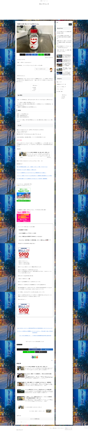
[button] (47, 55)
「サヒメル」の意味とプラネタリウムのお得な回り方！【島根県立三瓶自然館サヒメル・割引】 (34, 175)
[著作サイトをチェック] (33, 357)
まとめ (34, 90)
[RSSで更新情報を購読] (37, 357)
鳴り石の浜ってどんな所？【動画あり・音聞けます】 (26, 169)
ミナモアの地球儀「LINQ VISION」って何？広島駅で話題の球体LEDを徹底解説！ (64, 37)
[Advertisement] (44, 13)
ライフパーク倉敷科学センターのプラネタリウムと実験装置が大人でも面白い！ (31, 172)
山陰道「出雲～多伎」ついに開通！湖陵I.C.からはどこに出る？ (64, 51)
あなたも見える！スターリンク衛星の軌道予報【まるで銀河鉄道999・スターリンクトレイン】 (35, 328)
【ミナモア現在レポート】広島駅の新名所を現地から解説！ (64, 32)
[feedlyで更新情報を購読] (35, 357)
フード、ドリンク (20, 344)
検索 (57, 22)
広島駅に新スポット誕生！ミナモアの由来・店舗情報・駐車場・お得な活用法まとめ (64, 42)
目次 (33, 85)
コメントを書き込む (35, 418)
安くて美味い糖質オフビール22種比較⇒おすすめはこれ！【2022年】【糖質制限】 (32, 178)
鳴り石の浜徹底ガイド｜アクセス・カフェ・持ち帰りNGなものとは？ (64, 47)
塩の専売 (34, 87)
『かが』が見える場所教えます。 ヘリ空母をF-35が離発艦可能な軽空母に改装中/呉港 (35, 335)
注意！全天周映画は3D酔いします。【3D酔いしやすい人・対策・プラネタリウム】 (32, 166)
